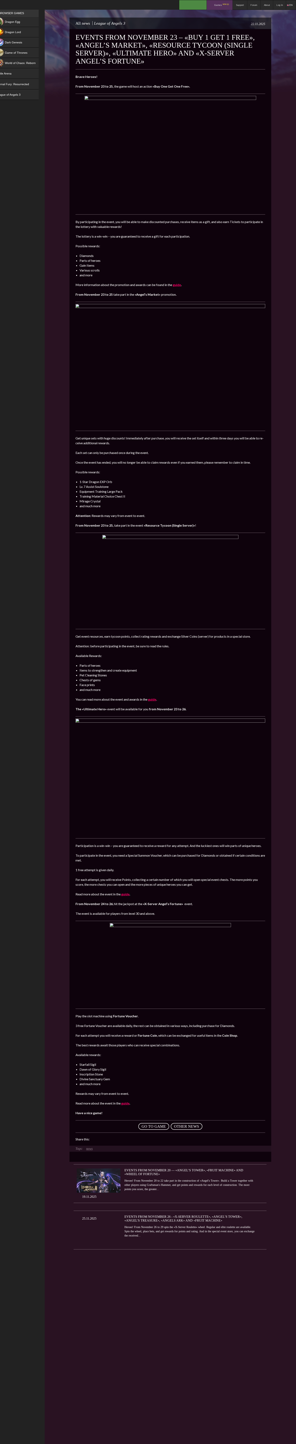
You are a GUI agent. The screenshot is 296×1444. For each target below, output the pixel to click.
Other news (186, 1126)
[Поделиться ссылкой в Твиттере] (130, 1139)
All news (83, 23)
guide (177, 285)
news (89, 1148)
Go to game (154, 1126)
